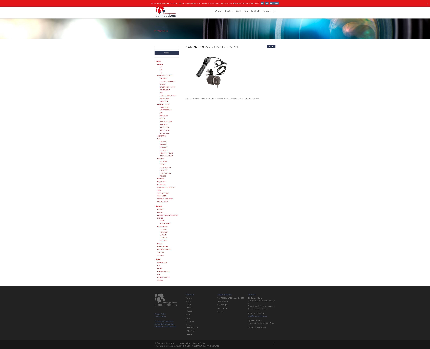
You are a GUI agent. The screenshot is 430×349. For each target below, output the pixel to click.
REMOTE (163, 176)
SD (161, 73)
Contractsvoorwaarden (164, 324)
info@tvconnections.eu (257, 316)
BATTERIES (163, 78)
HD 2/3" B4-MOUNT (166, 153)
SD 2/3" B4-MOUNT (166, 156)
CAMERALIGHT (165, 90)
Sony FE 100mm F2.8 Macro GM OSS (230, 298)
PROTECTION (164, 99)
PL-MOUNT (163, 150)
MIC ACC (160, 218)
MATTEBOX (164, 170)
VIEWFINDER (164, 101)
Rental (238, 11)
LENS (159, 139)
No (267, 3)
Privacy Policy (160, 314)
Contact (265, 11)
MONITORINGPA (162, 246)
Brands (228, 11)
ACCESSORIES (164, 107)
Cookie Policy (160, 316)
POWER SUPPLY (165, 223)
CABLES (162, 84)
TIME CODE (161, 252)
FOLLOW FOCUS (165, 167)
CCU (161, 93)
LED (158, 266)
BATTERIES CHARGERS (167, 81)
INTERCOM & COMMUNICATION (167, 215)
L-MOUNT (163, 141)
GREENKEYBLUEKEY (163, 271)
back (271, 47)
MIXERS (159, 244)
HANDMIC (163, 229)
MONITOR (160, 179)
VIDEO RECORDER (163, 193)
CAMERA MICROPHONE (167, 87)
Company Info (192, 327)
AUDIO (159, 206)
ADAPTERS (163, 161)
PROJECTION (161, 182)
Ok (262, 3)
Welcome (218, 11)
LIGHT (158, 259)
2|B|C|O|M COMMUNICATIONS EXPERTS (201, 346)
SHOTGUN (163, 238)
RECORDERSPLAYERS (164, 249)
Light (189, 304)
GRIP (159, 274)
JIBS (161, 113)
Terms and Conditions (164, 321)
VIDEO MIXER (161, 196)
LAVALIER (163, 235)
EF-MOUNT (163, 147)
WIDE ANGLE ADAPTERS (165, 199)
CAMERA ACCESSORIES (165, 76)
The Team (191, 331)
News (246, 11)
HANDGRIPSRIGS (165, 110)
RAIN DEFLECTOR (165, 173)
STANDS (160, 280)
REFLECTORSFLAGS (163, 277)
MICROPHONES (162, 226)
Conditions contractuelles (165, 326)
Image (189, 311)
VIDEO (158, 61)
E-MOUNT (163, 144)
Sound (189, 308)
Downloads (255, 11)
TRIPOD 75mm (165, 127)
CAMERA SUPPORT (163, 104)
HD (161, 70)
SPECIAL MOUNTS (166, 121)
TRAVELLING (164, 124)
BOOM (162, 221)
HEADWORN (164, 232)
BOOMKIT (160, 212)
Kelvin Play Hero (223, 308)
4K (161, 67)
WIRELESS (160, 255)
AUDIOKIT (160, 209)
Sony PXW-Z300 (222, 305)
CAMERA (160, 64)
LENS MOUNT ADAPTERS (168, 96)
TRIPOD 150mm (165, 133)
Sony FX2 (220, 312)
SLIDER (162, 119)
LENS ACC (160, 159)
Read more (274, 3)
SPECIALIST (164, 241)
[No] (427, 3)
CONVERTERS (161, 136)
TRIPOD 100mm (165, 130)
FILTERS (162, 164)
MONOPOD (164, 116)
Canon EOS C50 (222, 301)
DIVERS (159, 268)
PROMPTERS (161, 185)
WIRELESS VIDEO (162, 202)
